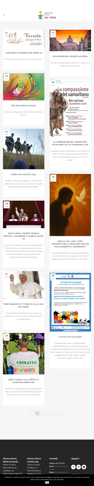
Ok (47, 482)
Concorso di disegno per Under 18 (23, 53)
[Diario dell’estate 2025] (23, 149)
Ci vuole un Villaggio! (70, 337)
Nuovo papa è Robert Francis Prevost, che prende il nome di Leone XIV (23, 236)
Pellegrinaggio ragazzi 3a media (70, 56)
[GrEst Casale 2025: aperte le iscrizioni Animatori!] (23, 353)
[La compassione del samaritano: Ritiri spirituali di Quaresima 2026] (70, 108)
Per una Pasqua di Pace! (23, 106)
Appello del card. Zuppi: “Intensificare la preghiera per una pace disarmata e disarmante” (70, 244)
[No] (91, 480)
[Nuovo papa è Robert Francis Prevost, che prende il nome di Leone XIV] (23, 214)
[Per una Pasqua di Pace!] (23, 86)
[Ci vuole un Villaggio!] (70, 302)
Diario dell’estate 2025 (23, 174)
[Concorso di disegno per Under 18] (23, 39)
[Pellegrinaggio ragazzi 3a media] (70, 40)
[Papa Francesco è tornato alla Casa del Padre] (23, 285)
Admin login (75, 474)
